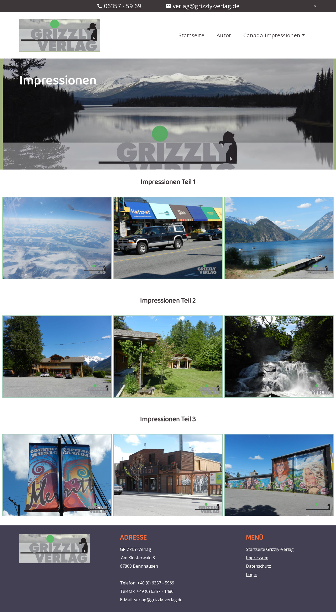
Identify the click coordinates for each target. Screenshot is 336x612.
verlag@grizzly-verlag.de (206, 6)
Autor (224, 35)
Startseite (191, 35)
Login (251, 574)
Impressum (257, 558)
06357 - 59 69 (122, 6)
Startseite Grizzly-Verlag (270, 549)
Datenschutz (258, 566)
